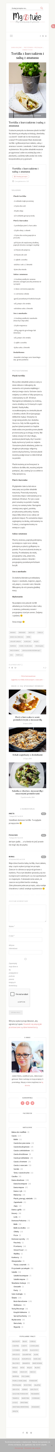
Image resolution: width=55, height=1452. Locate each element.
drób (28, 637)
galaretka (27, 1354)
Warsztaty (18, 1323)
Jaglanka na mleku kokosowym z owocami (27, 680)
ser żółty (34, 1389)
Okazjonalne (16, 1261)
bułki (25, 1341)
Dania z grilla (16, 1209)
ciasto (24, 1346)
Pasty (16, 1290)
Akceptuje (19, 1448)
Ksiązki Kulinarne (20, 1312)
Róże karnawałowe (28, 676)
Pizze (16, 1235)
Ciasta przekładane (21, 1158)
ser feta (16, 1389)
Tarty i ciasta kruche (22, 1172)
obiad (15, 1372)
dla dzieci (34, 1350)
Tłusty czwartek (20, 1264)
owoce (33, 1372)
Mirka (11, 857)
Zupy (16, 1206)
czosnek (16, 1350)
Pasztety (17, 1242)
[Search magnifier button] (42, 8)
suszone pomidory (20, 1394)
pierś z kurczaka (25, 646)
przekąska (39, 646)
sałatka (37, 1385)
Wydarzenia (16, 1319)
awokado (22, 632)
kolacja (16, 1359)
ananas (12, 632)
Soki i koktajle (17, 1294)
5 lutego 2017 (15, 665)
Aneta (11, 813)
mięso (36, 641)
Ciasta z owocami (21, 1165)
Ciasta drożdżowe (21, 1154)
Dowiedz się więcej (32, 1448)
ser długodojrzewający (31, 650)
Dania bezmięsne (20, 1183)
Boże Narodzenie (20, 1301)
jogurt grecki (15, 641)
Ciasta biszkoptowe (22, 1147)
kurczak (27, 641)
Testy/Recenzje (18, 1308)
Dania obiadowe (18, 1180)
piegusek (13, 835)
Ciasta (14, 1136)
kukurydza (26, 1359)
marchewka (37, 1363)
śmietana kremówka (21, 1407)
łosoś (15, 1402)
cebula (40, 632)
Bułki (15, 1224)
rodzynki (28, 1385)
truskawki (35, 1394)
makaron (26, 1363)
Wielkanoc (18, 1305)
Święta (14, 1297)
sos (11, 655)
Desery (14, 1213)
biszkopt (16, 1341)
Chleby (16, 1231)
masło (15, 1368)
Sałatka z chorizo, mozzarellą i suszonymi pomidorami (27, 792)
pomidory (33, 1381)
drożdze (16, 1354)
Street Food (27, 50)
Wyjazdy (17, 1327)
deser (25, 1350)
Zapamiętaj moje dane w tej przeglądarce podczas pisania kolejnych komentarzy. (13, 974)
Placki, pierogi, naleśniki (23, 1198)
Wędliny (17, 1253)
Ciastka (14, 1176)
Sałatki (14, 1272)
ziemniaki (36, 1398)
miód (22, 1368)
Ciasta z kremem (20, 1161)
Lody (15, 1217)
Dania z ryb (18, 1191)
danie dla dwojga (16, 637)
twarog (16, 1398)
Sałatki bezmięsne (21, 1275)
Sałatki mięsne (19, 1279)
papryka (13, 646)
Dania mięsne (16, 47)
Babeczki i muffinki (19, 1132)
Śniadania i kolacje (19, 1283)
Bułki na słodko (20, 1228)
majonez (16, 1363)
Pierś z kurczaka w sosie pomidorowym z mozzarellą (27, 718)
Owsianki (17, 1286)
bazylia (31, 632)
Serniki (16, 1169)
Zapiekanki (18, 1202)
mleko (37, 1368)
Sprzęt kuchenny (20, 1316)
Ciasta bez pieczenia (22, 1143)
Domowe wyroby (18, 1239)
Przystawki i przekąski (33, 47)
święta (15, 1411)
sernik (25, 1389)
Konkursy (15, 1257)
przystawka (14, 650)
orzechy (23, 1372)
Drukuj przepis (21, 176)
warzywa (25, 1398)
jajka (36, 1354)
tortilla (19, 655)
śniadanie (36, 1407)
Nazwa (12, 926)
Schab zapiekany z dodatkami (27, 754)
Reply (43, 814)
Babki (16, 1139)
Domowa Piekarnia (19, 1220)
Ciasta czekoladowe (22, 1150)
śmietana (24, 1402)
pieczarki (26, 1376)
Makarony (17, 1195)
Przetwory (18, 1246)
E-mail (11, 936)
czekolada (34, 1346)
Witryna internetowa (13, 947)
